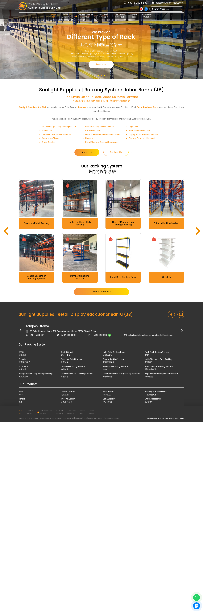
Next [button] (197, 232)
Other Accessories (153, 399)
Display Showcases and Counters (143, 134)
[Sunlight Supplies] (39, 6)
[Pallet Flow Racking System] (80, 198)
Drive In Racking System (113, 359)
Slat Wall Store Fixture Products (56, 134)
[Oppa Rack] (123, 252)
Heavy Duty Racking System (82, 53)
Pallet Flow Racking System (80, 223)
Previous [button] (5, 232)
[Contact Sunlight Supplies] (110, 335)
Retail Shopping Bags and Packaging (101, 142)
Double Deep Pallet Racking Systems (77, 374)
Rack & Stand (166, 277)
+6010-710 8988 (99, 335)
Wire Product (108, 392)
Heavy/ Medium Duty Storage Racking (35, 374)
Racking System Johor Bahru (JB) (124, 89)
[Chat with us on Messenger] (196, 605)
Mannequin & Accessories (156, 392)
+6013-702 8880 (137, 2)
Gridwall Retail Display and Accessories (102, 134)
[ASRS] (166, 198)
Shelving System (125, 53)
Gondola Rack (112, 56)
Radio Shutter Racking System (36, 277)
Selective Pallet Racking (71, 359)
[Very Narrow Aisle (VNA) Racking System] (36, 198)
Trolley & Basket (68, 399)
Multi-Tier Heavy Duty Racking (158, 359)
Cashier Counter (68, 392)
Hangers (89, 138)
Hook (21, 392)
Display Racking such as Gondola (99, 127)
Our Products (28, 384)
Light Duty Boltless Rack (114, 352)
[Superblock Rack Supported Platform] (80, 252)
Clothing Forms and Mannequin (142, 138)
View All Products (101, 291)
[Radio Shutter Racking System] (36, 252)
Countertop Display (50, 138)
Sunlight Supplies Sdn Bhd (32, 107)
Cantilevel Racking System (73, 366)
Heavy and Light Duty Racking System (59, 127)
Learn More (101, 64)
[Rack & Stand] (166, 252)
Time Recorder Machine (139, 130)
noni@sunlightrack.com (162, 335)
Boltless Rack (125, 56)
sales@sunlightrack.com (139, 335)
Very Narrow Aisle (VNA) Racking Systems (36, 223)
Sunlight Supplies (59, 89)
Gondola (22, 359)
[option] (101, 231)
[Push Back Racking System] (123, 198)
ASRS (166, 223)
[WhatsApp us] (196, 597)
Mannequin (47, 130)
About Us (87, 152)
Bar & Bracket (109, 399)
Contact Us (116, 152)
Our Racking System (101, 166)
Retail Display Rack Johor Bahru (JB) (95, 314)
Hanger (22, 399)
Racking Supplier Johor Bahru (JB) (101, 51)
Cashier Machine (92, 130)
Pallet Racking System (106, 53)
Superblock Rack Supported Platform (88, 56)
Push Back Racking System (123, 223)
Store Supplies (48, 142)
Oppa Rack (133, 127)
